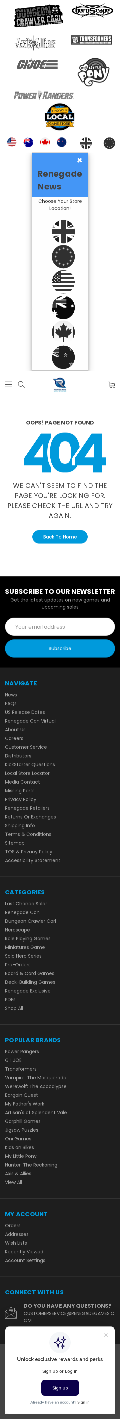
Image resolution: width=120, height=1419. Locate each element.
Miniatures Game (25, 947)
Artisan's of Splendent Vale (36, 1112)
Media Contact (22, 782)
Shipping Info (20, 825)
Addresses (17, 1234)
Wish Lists (16, 1243)
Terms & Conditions (28, 834)
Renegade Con (22, 912)
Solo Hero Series (23, 956)
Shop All (14, 1008)
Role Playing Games (28, 938)
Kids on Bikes (19, 1147)
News (11, 694)
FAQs (11, 703)
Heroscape (17, 929)
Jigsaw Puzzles (21, 1130)
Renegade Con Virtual (30, 721)
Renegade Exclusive (28, 990)
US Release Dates (25, 712)
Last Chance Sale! (26, 903)
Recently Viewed (24, 1251)
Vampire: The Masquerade (35, 1077)
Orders (13, 1225)
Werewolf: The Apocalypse (36, 1086)
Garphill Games (23, 1121)
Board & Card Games (29, 973)
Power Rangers (22, 1051)
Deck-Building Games (30, 982)
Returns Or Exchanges (30, 816)
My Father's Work (24, 1103)
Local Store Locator (27, 773)
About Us (15, 729)
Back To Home (60, 536)
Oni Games (18, 1138)
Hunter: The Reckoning (31, 1164)
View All (13, 1182)
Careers (14, 738)
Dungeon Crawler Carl (30, 921)
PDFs (10, 999)
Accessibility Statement (32, 860)
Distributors (18, 755)
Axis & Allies (18, 1173)
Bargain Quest (21, 1095)
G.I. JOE (13, 1060)
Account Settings (25, 1260)
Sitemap (15, 843)
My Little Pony (21, 1156)
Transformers (21, 1069)
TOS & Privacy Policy (28, 851)
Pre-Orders (18, 964)
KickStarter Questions (30, 764)
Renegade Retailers (27, 808)
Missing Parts (20, 790)
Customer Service (26, 747)
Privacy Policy (20, 799)
